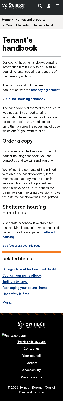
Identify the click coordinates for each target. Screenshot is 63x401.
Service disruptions (31, 341)
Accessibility (31, 370)
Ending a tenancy (15, 281)
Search (40, 6)
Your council (31, 356)
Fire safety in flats (15, 294)
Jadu (40, 392)
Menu (57, 6)
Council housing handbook (25, 99)
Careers (31, 363)
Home (6, 20)
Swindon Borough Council (32, 325)
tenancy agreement (45, 90)
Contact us (32, 349)
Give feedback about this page (21, 245)
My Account (48, 6)
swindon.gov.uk (16, 6)
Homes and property (30, 20)
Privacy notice (31, 377)
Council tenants (17, 25)
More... (7, 302)
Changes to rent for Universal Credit (29, 269)
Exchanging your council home (24, 288)
